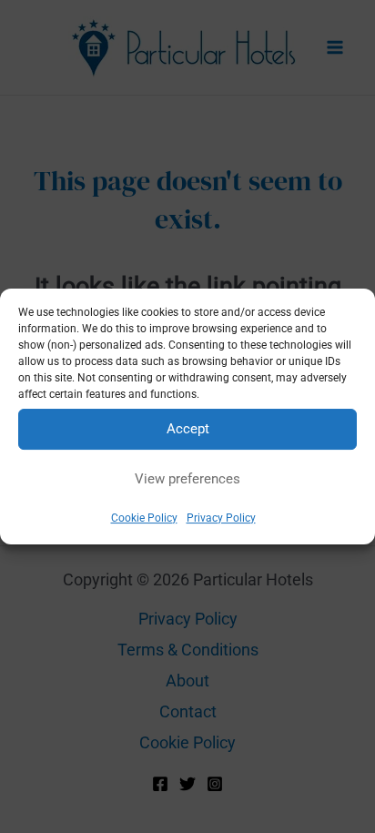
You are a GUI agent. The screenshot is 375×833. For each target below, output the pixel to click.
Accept (188, 429)
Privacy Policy (221, 518)
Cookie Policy (144, 518)
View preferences (187, 479)
